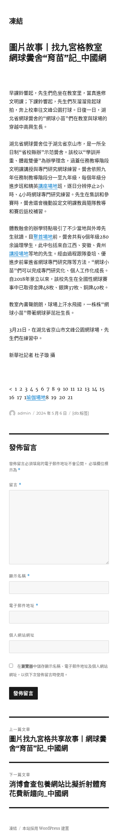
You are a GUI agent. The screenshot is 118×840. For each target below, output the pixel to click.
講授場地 (18, 254)
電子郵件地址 (23, 605)
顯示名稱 (19, 576)
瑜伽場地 (36, 397)
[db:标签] (80, 413)
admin (24, 413)
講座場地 (47, 186)
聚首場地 (43, 237)
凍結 (16, 21)
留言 (15, 484)
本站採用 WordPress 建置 (45, 828)
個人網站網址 (21, 635)
